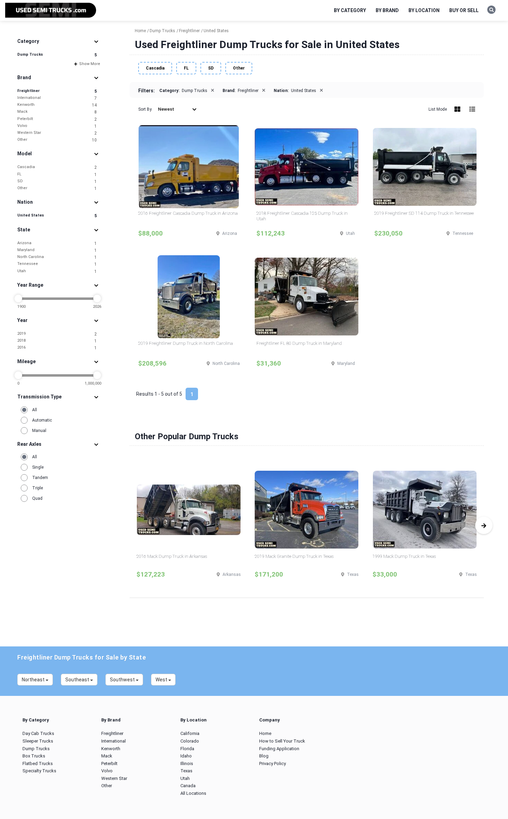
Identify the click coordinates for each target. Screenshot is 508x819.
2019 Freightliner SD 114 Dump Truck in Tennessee (424, 213)
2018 (57, 340)
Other (57, 139)
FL (57, 174)
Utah (57, 271)
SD (57, 181)
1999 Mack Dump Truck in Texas (404, 556)
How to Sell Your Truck (282, 741)
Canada (188, 785)
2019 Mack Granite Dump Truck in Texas (294, 556)
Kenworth (57, 105)
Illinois (186, 763)
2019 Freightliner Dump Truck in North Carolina (185, 343)
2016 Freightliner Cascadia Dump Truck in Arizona (188, 213)
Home (265, 733)
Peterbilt (57, 119)
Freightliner (57, 91)
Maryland (57, 250)
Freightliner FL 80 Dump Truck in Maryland (299, 343)
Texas (186, 770)
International (57, 98)
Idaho (186, 755)
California (189, 733)
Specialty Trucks (39, 770)
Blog (264, 755)
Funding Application (279, 748)
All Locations (193, 793)
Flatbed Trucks (37, 763)
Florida (187, 748)
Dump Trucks (57, 54)
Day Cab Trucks (38, 733)
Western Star (57, 133)
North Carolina (57, 257)
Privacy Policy (272, 763)
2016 (57, 347)
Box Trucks (33, 755)
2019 (57, 334)
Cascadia (57, 167)
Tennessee (57, 264)
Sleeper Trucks (37, 741)
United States (57, 215)
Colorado (189, 741)
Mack (57, 111)
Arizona (57, 243)
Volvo (57, 126)
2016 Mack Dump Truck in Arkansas (172, 556)
